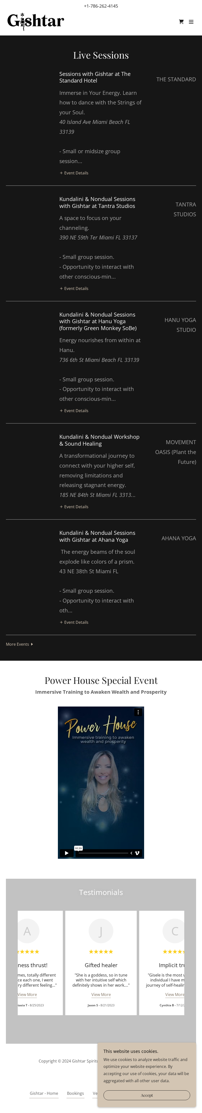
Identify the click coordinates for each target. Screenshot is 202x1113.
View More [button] (27, 994)
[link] (35, 22)
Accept (147, 1095)
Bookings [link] (75, 1093)
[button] (191, 22)
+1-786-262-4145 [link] (101, 6)
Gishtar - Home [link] (44, 1093)
